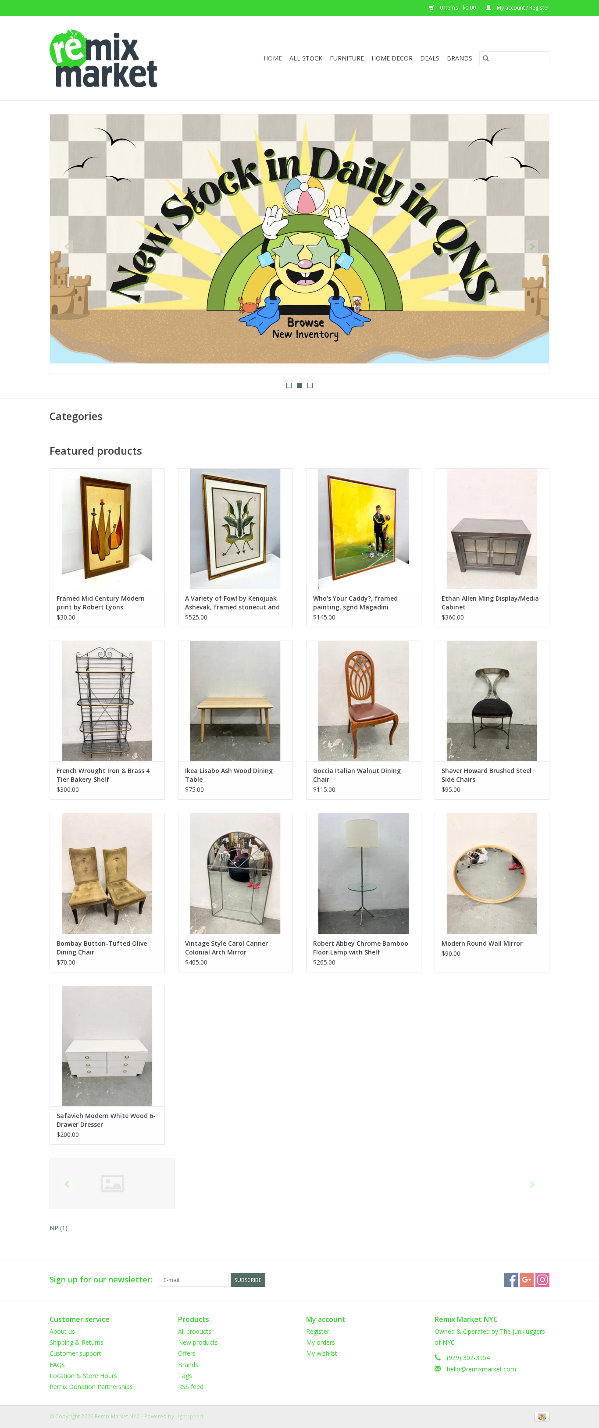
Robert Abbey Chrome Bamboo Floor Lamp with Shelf (360, 947)
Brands (459, 58)
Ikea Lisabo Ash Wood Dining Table (229, 774)
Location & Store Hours (83, 1375)
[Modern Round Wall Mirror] (492, 873)
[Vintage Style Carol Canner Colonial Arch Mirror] (235, 873)
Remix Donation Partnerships (91, 1386)
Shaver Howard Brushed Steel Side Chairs (486, 774)
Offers (187, 1353)
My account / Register (522, 7)
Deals (429, 58)
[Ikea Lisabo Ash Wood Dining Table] (235, 701)
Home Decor (392, 58)
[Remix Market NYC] (117, 58)
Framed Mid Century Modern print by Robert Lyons (101, 602)
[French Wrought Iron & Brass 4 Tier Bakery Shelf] (107, 701)
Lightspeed (189, 1416)
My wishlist (321, 1353)
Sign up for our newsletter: (101, 1279)
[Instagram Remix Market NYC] (542, 1280)
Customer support (75, 1353)
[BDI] (112, 1183)
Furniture (347, 58)
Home (273, 58)
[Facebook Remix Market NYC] (511, 1280)
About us (62, 1331)
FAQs (57, 1364)
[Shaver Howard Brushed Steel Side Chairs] (492, 701)
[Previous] (67, 247)
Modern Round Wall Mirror (482, 943)
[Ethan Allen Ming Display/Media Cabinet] (492, 528)
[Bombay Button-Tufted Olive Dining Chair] (107, 873)
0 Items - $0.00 (458, 7)
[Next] (532, 247)
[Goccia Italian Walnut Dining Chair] (363, 701)
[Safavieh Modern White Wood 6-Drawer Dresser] (107, 1046)
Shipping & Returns (76, 1342)
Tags (185, 1375)
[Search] (485, 58)
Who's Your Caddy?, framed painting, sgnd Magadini (355, 602)
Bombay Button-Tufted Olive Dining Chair (102, 947)
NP (59, 1228)
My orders (320, 1342)
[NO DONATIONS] (299, 238)
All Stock (305, 58)
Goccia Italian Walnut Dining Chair (357, 774)
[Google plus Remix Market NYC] (527, 1280)
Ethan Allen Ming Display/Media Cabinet (490, 602)
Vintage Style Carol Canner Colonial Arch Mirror (226, 947)
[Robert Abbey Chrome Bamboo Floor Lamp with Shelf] (363, 873)
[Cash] (540, 1416)
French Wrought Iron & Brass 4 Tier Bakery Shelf (103, 774)
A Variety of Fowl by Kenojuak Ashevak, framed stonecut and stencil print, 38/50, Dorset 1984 (233, 603)
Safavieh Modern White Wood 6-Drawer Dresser (106, 1120)
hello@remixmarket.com (481, 1369)
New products (198, 1342)
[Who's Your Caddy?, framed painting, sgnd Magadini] (363, 528)
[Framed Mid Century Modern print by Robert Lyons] (107, 528)
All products (194, 1331)
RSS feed (190, 1386)
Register (317, 1331)
